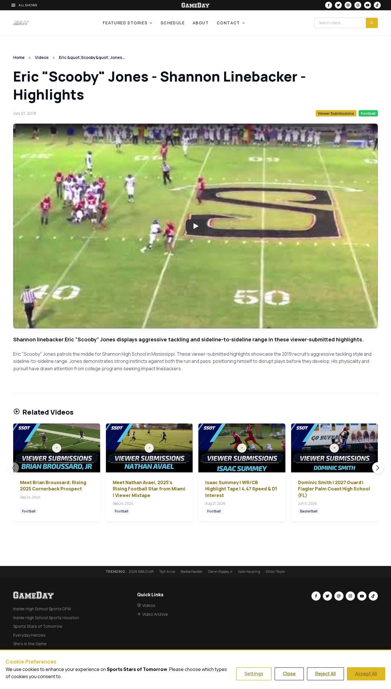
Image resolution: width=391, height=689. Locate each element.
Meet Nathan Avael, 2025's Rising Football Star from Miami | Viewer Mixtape (149, 488)
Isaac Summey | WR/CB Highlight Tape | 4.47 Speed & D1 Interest (241, 488)
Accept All (366, 673)
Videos (42, 57)
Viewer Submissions (336, 113)
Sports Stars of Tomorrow (37, 626)
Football (368, 113)
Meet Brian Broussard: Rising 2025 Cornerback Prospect (53, 485)
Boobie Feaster (192, 571)
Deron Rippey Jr (220, 571)
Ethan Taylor (275, 571)
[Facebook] (328, 5)
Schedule (173, 22)
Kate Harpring (249, 571)
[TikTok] (377, 5)
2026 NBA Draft (141, 571)
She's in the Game (30, 643)
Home (19, 57)
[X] (338, 5)
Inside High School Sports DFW (42, 608)
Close (289, 673)
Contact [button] (228, 22)
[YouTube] (367, 5)
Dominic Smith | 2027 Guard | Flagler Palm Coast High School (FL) (334, 488)
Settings (253, 673)
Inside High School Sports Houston (46, 617)
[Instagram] (357, 5)
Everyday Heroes (29, 635)
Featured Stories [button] (125, 22)
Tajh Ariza (167, 571)
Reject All (325, 673)
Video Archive (155, 614)
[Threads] (348, 5)
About (201, 22)
